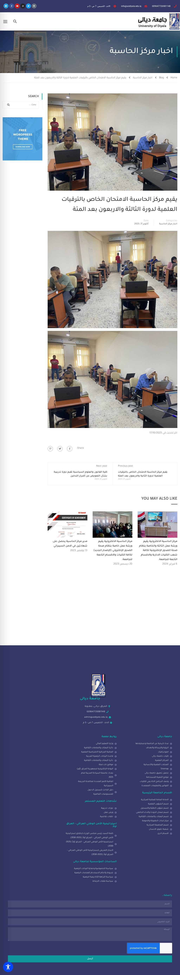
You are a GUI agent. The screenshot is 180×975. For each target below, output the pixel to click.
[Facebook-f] (11, 6)
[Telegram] (6, 6)
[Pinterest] (50, 448)
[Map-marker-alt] (34, 6)
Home (174, 78)
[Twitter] (28, 6)
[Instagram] (22, 6)
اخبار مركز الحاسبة (142, 78)
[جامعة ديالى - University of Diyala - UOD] (158, 21)
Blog (161, 78)
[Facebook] (69, 448)
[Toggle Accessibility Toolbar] (8, 966)
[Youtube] (17, 6)
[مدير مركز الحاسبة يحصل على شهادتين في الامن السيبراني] (67, 524)
